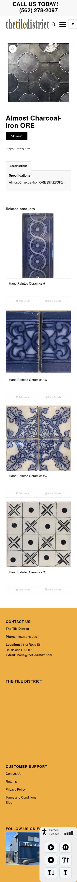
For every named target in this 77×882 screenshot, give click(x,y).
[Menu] (60, 24)
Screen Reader (54, 832)
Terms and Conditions (21, 797)
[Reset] (65, 872)
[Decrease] (51, 872)
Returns (11, 781)
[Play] (51, 847)
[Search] (51, 24)
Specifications (18, 166)
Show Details (54, 300)
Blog (9, 802)
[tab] (18, 165)
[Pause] (65, 847)
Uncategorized (23, 148)
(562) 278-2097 (28, 636)
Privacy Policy (16, 789)
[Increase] (65, 860)
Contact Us (13, 773)
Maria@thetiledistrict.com (34, 655)
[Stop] (51, 860)
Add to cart (16, 136)
